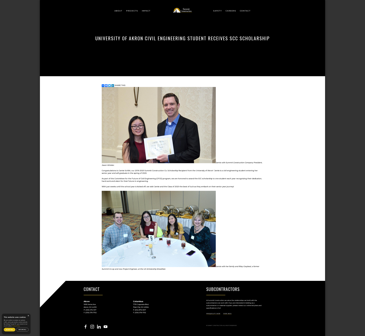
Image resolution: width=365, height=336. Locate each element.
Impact (146, 11)
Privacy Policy (16, 326)
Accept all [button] (9, 329)
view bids (227, 313)
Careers (231, 11)
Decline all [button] (22, 329)
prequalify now (213, 313)
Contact (245, 11)
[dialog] (16, 324)
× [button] (28, 315)
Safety (217, 11)
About (118, 11)
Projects (132, 11)
